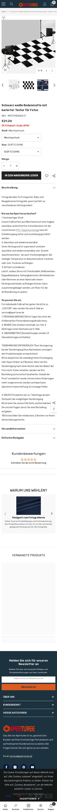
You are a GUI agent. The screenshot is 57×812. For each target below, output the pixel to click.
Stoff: (13, 130)
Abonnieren (28, 686)
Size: (12, 144)
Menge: (5, 159)
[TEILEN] (53, 176)
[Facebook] (6, 767)
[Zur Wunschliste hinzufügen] (47, 176)
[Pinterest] (24, 767)
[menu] (3, 4)
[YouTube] (32, 767)
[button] (46, 70)
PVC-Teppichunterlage (27, 230)
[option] (28, 47)
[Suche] (11, 4)
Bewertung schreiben (28, 471)
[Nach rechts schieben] (51, 514)
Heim (4, 11)
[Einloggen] (45, 4)
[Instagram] (15, 767)
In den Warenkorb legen (21, 175)
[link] (28, 513)
